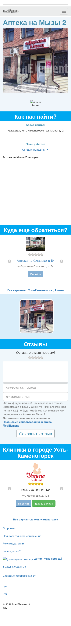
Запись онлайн (43, 503)
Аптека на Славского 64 (36, 260)
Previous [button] (9, 261)
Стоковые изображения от (19, 575)
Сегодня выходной (34, 149)
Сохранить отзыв (35, 433)
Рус (5, 593)
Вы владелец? (12, 551)
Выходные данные (14, 566)
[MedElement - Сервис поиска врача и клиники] (10, 11)
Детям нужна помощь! (48, 558)
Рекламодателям (13, 543)
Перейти (35, 274)
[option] (35, 261)
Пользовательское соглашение (22, 536)
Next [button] (61, 261)
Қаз (5, 586)
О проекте (9, 528)
